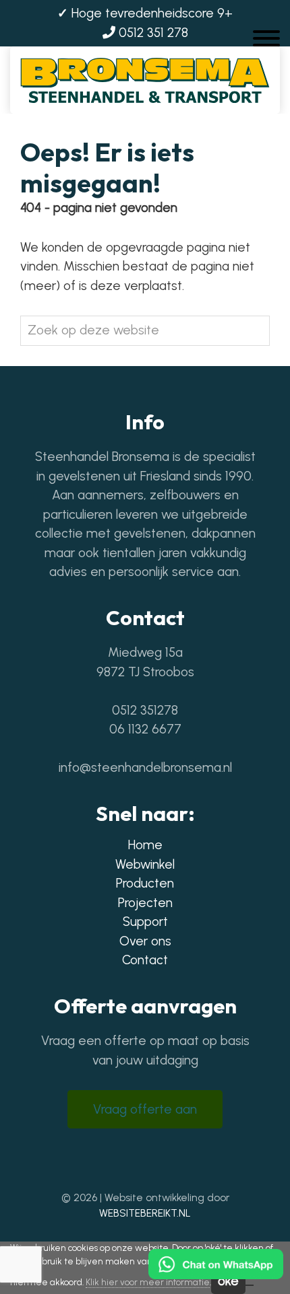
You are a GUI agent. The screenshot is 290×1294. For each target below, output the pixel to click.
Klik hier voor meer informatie (148, 1282)
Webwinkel (145, 864)
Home (145, 845)
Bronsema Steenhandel (145, 71)
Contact (145, 960)
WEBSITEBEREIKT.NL (145, 1213)
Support (145, 921)
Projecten (145, 902)
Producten (145, 883)
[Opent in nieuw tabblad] (126, 1159)
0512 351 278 (151, 32)
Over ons (145, 941)
